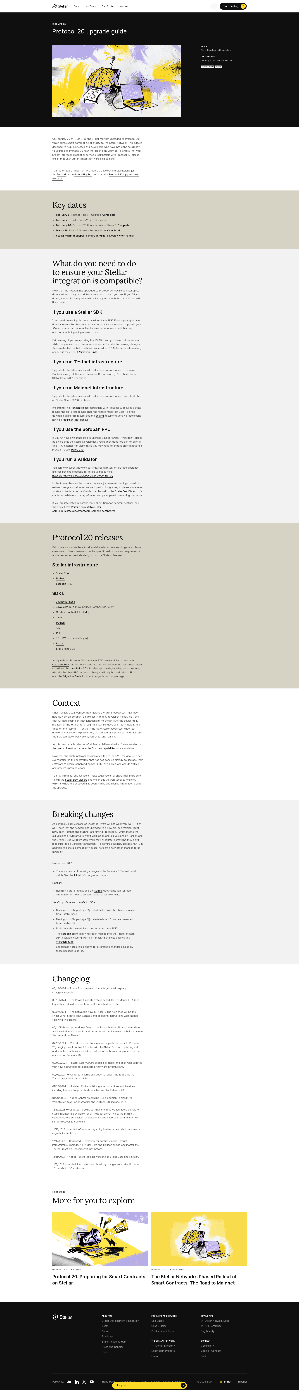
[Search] (213, 6)
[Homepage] (62, 1317)
